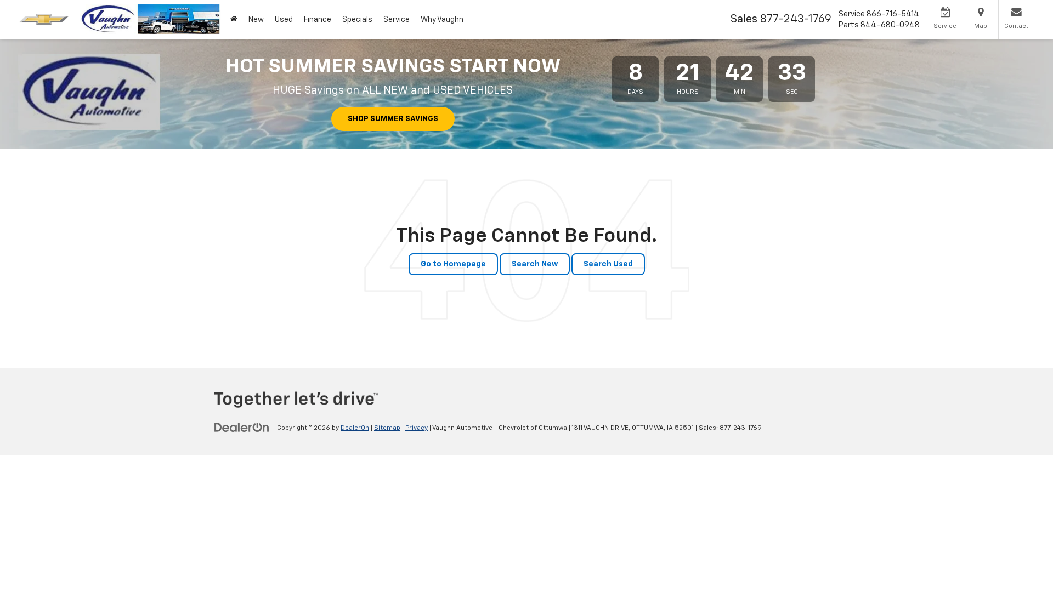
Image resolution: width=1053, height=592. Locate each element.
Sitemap (387, 428)
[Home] (234, 19)
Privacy (416, 428)
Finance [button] (317, 20)
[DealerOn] (242, 427)
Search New (535, 264)
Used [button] (284, 20)
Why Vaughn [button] (442, 20)
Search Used (608, 264)
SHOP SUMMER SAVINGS (393, 119)
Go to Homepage (453, 264)
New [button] (256, 20)
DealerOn (355, 428)
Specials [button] (357, 20)
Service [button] (396, 20)
